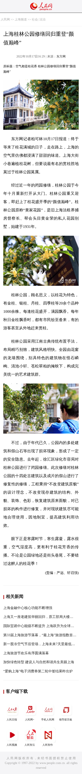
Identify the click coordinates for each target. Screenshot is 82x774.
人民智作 (47, 744)
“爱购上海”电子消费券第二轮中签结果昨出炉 (38, 671)
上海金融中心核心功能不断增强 (27, 608)
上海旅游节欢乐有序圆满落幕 (26, 653)
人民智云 (29, 744)
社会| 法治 (38, 19)
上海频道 (21, 19)
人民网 (5, 19)
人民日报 (12, 719)
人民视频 (12, 744)
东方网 (61, 56)
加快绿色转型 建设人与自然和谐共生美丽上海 (38, 662)
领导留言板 (65, 719)
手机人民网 (47, 719)
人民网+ (29, 719)
